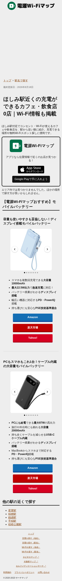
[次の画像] (47, 249)
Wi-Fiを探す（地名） (31, 547)
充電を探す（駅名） (31, 543)
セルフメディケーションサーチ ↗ (31, 566)
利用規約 (7, 572)
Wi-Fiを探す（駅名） (31, 552)
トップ (7, 80)
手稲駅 (12, 521)
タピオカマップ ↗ (31, 557)
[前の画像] (15, 249)
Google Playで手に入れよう (31, 179)
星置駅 (12, 510)
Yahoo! (32, 337)
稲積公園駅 (14, 524)
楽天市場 (32, 327)
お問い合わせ (44, 572)
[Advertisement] (31, 44)
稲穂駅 (12, 514)
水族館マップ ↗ (31, 561)
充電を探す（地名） (31, 538)
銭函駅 (12, 517)
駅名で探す (21, 80)
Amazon (32, 317)
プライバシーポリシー (24, 572)
